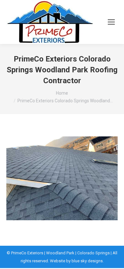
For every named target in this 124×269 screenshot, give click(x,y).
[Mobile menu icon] (111, 22)
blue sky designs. (88, 260)
